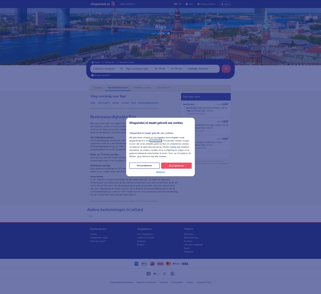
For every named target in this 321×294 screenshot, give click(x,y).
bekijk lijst (175, 147)
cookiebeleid (156, 140)
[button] (160, 172)
